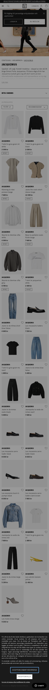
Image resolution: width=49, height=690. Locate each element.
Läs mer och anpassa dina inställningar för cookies (16, 682)
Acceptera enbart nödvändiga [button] (24, 670)
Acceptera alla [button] (24, 676)
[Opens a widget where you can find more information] (39, 686)
